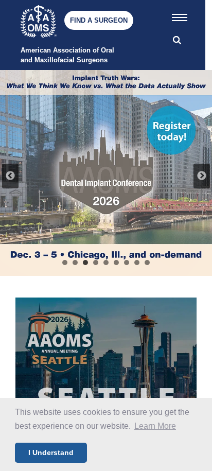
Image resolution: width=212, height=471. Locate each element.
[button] (179, 15)
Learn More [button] (155, 426)
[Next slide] (201, 176)
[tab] (64, 262)
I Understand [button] (51, 452)
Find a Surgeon (99, 20)
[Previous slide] (10, 176)
